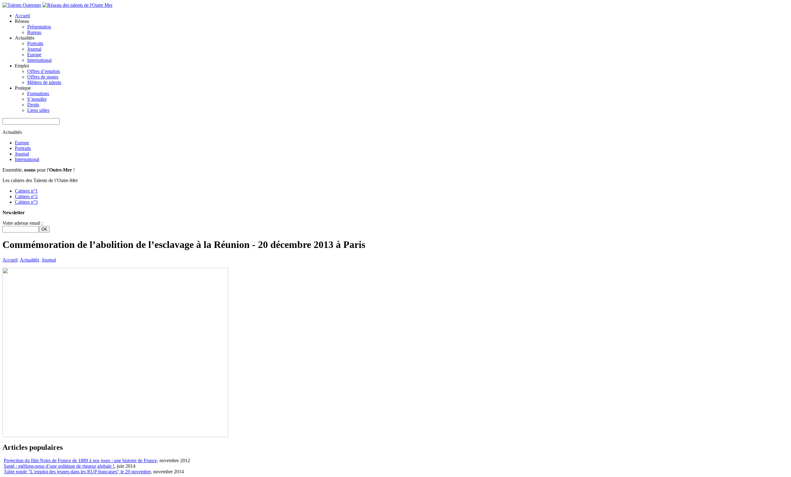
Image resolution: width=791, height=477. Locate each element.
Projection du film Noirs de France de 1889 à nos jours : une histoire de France (80, 460)
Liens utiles (38, 110)
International (39, 60)
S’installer (37, 99)
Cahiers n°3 (26, 202)
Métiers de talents (44, 82)
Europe (34, 54)
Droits (33, 104)
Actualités (29, 259)
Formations (38, 93)
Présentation (39, 26)
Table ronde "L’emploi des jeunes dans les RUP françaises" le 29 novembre (77, 471)
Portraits (35, 43)
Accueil (22, 15)
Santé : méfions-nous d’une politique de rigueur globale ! (59, 466)
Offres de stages (42, 76)
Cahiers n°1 (26, 191)
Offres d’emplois (43, 71)
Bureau (34, 32)
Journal (34, 49)
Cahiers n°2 (26, 196)
